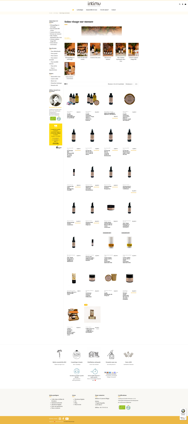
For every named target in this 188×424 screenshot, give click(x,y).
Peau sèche (54, 66)
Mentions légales (56, 404)
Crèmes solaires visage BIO (54, 40)
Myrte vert (54, 81)
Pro (75, 401)
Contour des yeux (95, 57)
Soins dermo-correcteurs (54, 43)
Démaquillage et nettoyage (54, 26)
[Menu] (186, 409)
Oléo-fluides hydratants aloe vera (120, 59)
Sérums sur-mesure (55, 34)
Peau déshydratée (55, 51)
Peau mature (54, 55)
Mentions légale (79, 399)
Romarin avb (54, 85)
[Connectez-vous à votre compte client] (182, 4)
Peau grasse (54, 53)
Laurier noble (54, 78)
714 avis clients (55, 143)
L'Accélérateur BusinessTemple (69, 421)
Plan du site (78, 404)
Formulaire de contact (55, 107)
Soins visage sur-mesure (53, 21)
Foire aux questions (57, 406)
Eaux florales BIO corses (55, 29)
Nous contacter (56, 408)
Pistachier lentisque (56, 83)
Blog (76, 403)
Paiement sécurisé (57, 403)
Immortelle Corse (55, 76)
